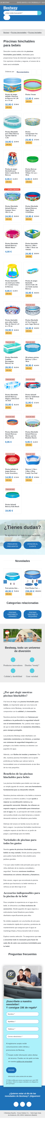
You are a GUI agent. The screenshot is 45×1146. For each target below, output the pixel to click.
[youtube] (29, 1104)
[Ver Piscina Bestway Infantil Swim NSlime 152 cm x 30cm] (33, 167)
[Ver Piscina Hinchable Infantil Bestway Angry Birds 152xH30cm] (33, 204)
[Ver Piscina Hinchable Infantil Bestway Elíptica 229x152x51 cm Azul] (12, 393)
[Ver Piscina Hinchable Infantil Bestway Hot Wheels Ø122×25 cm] (12, 429)
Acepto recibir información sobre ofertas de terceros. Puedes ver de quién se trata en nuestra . (23, 1058)
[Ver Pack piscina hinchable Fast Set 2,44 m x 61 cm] (12, 582)
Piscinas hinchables (35, 32)
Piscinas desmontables (19, 32)
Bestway (6, 32)
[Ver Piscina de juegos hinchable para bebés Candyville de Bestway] (12, 167)
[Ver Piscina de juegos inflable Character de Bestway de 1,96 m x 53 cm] (12, 93)
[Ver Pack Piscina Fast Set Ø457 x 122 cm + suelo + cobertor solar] (33, 582)
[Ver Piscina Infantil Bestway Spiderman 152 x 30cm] (33, 392)
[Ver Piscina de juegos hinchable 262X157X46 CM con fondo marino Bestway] (33, 280)
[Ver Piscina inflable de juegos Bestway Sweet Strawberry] (12, 466)
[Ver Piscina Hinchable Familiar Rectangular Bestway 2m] (12, 356)
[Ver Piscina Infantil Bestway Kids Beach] (12, 500)
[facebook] (16, 1104)
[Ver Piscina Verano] (33, 90)
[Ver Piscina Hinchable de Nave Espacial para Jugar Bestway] (33, 317)
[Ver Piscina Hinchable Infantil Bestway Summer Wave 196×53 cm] (12, 204)
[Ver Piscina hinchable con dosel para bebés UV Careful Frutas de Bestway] (12, 279)
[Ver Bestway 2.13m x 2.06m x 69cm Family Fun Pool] (33, 466)
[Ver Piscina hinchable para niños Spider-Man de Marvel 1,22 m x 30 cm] (12, 318)
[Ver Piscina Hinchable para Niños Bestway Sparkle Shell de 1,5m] (12, 130)
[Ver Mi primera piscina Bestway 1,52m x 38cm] (33, 355)
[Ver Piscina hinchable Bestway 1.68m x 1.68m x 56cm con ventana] (33, 242)
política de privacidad (24, 1061)
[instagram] (22, 1104)
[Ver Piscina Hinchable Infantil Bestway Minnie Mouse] (12, 240)
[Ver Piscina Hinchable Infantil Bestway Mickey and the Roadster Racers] (33, 430)
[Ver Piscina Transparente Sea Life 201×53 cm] (33, 129)
